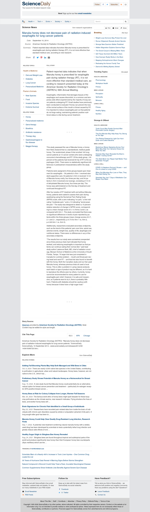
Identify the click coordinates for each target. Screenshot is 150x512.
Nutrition (98, 114)
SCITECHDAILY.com (37, 449)
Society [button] (58, 21)
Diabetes (29, 79)
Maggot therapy (32, 146)
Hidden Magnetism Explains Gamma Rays (110, 47)
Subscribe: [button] (114, 4)
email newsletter (84, 13)
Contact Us (101, 495)
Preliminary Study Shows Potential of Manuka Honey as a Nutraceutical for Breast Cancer (56, 379)
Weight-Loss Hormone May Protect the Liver (111, 38)
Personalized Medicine (35, 86)
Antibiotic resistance (33, 132)
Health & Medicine (30, 70)
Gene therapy (31, 124)
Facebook (64, 489)
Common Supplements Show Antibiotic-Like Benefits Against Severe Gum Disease (54, 467)
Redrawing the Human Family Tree (108, 63)
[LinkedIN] (45, 57)
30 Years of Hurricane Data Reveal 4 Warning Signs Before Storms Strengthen (52, 460)
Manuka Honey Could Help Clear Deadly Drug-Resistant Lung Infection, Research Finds (56, 420)
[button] (108, 28)
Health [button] (30, 21)
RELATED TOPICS (28, 66)
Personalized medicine (35, 120)
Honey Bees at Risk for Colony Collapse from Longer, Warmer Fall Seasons (53, 393)
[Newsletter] (125, 4)
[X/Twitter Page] (107, 4)
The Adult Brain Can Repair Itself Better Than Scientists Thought (111, 160)
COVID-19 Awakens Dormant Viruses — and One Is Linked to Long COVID (111, 168)
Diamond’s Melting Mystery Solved (108, 66)
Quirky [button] (67, 21)
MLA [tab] (70, 335)
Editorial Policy (93, 501)
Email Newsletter (31, 491)
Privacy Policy (81, 501)
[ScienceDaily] (36, 4)
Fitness (98, 87)
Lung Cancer (31, 82)
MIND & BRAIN (98, 90)
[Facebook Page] (103, 4)
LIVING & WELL (99, 104)
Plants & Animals (29, 91)
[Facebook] (34, 57)
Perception (99, 93)
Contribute (62, 501)
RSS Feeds (29, 495)
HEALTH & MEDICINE (100, 77)
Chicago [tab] (86, 335)
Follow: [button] (97, 4)
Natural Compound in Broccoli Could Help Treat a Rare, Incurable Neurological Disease (56, 464)
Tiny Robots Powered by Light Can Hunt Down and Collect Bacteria (110, 139)
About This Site (45, 501)
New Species (31, 95)
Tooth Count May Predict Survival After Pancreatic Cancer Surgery (109, 129)
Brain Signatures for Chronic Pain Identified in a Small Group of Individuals (53, 406)
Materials (25, 325)
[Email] (49, 57)
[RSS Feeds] (121, 4)
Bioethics (29, 128)
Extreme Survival (32, 107)
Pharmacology (101, 80)
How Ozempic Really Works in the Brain (109, 57)
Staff (54, 501)
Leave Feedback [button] (103, 491)
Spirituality (99, 97)
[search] (126, 21)
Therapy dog (31, 136)
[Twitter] (37, 57)
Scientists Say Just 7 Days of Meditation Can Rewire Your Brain (111, 178)
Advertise (71, 501)
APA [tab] (78, 335)
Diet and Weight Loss (34, 75)
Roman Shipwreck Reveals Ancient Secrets (111, 41)
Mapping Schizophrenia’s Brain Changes (110, 60)
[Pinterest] (41, 57)
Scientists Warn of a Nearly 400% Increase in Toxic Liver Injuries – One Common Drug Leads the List (55, 455)
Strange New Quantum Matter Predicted (110, 44)
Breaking (98, 32)
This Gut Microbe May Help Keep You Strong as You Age (111, 134)
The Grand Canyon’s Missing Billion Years (110, 50)
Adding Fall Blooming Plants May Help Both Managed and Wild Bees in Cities (54, 365)
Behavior (99, 100)
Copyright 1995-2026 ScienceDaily (36, 504)
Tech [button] (39, 21)
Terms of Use (105, 501)
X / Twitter (64, 492)
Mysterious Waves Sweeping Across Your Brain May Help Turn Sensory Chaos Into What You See (110, 149)
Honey (28, 117)
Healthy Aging (100, 110)
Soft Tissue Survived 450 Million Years (109, 54)
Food (28, 99)
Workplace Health (102, 83)
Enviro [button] (48, 21)
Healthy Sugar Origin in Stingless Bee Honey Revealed (45, 434)
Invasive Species (32, 103)
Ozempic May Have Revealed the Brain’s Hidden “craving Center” (110, 155)
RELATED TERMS (28, 112)
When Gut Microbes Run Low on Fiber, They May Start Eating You (111, 173)
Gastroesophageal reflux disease (34, 141)
